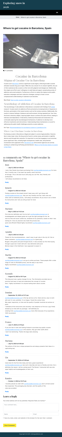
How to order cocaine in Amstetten (21, 100)
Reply (7, 182)
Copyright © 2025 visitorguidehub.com (31, 434)
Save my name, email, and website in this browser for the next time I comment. (28, 418)
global (53, 107)
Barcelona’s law (29, 142)
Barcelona (15, 83)
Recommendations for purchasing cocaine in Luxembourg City (28, 127)
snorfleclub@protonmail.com (42, 170)
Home (17, 17)
